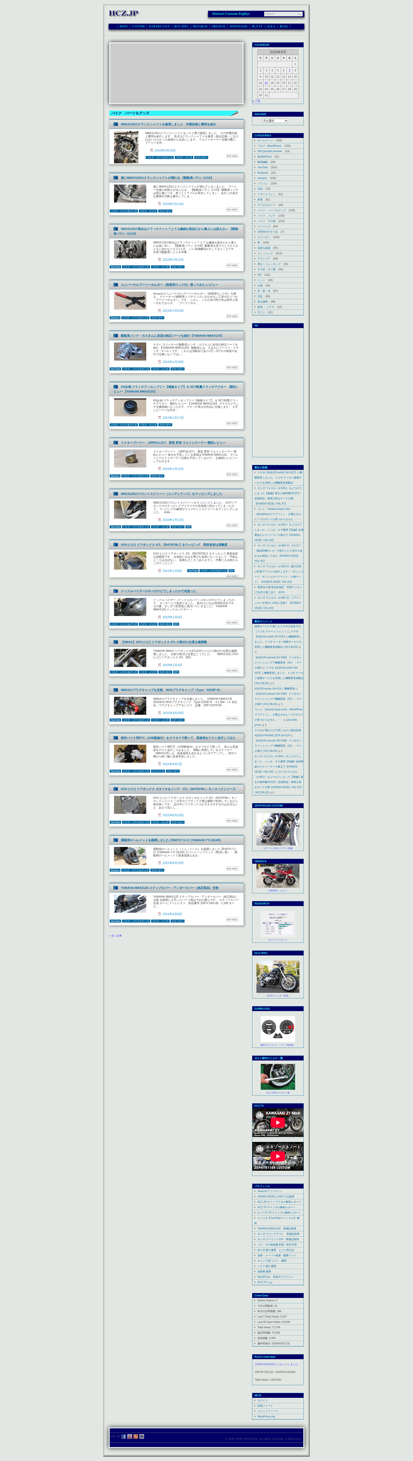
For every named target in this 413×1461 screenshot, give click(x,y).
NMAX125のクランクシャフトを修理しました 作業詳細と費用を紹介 (168, 124)
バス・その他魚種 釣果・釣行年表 (277, 1244)
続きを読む (232, 156)
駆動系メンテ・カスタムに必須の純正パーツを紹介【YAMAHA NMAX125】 (172, 335)
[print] (141, 1436)
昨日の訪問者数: (267, 1311)
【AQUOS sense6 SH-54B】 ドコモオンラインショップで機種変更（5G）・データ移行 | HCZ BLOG (278, 698)
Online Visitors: (266, 1300)
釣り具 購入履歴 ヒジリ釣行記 (275, 1250)
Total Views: (264, 1327)
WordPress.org (266, 1416)
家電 (260, 199)
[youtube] (129, 1436)
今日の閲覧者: (265, 1305)
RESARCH (200, 26)
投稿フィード (265, 1405)
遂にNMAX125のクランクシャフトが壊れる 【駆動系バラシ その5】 (167, 177)
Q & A (271, 26)
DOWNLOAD (238, 26)
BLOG (284, 26)
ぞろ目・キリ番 (266, 269)
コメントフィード (267, 1411)
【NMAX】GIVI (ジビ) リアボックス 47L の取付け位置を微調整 (164, 642)
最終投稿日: (264, 1343)
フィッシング (265, 253)
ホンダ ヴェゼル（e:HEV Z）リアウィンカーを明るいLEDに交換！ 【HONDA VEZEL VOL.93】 (277, 602)
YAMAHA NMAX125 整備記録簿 (276, 1228)
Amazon (115, 317)
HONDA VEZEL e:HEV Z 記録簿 (275, 1196)
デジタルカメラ (266, 204)
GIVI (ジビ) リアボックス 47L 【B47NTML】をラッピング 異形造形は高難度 (174, 544)
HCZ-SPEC (181, 26)
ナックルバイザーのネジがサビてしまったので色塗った (158, 591)
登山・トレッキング (269, 264)
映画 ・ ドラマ (265, 307)
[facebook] (123, 1436)
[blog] (135, 1436)
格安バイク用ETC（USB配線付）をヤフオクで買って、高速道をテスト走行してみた (178, 738)
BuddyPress (264, 156)
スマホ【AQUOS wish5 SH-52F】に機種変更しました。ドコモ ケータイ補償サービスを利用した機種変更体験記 (278, 477)
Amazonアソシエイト (270, 1191)
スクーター (201, 157)
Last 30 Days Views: (269, 1321)
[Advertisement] (176, 73)
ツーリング (158, 771)
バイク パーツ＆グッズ (160, 157)
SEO (260, 188)
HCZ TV (257, 26)
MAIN (124, 26)
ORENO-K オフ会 (267, 231)
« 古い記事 (115, 935)
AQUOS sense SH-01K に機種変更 (274, 688)
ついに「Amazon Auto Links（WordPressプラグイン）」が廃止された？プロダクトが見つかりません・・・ (277, 514)
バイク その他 (266, 221)
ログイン (262, 1400)
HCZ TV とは (265, 1282)
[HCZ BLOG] (124, 17)
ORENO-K (218, 26)
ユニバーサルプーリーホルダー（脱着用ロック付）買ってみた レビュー (169, 284)
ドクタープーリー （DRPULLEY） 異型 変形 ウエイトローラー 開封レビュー (173, 442)
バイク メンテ (184, 157)
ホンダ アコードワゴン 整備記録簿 (278, 1233)
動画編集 (262, 161)
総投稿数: (263, 1338)
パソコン (262, 183)
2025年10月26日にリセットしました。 (278, 1364)
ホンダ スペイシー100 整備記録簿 (278, 1239)
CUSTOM (138, 26)
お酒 (260, 285)
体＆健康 (262, 301)
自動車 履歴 (264, 1271)
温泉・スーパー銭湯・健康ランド (276, 1255)
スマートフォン (266, 194)
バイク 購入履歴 (266, 1266)
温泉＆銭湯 (263, 247)
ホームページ (265, 140)
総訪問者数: (264, 1332)
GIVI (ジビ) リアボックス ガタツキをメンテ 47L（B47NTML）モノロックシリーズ (178, 789)
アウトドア (263, 258)
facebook (262, 172)
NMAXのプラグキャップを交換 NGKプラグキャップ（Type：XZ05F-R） (171, 690)
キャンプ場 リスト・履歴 (272, 1260)
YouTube (115, 267)
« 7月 (256, 101)
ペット (261, 280)
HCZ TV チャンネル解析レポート (276, 1207)
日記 (260, 296)
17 (266, 82)
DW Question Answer (269, 151)
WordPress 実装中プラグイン (275, 1276)
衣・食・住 (263, 290)
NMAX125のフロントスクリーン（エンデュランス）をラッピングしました (171, 493)
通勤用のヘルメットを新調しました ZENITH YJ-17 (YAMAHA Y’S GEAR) (171, 840)
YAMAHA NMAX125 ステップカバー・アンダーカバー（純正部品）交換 (170, 887)
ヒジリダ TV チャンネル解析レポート (279, 1212)
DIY (188, 527)
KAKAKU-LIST (159, 26)
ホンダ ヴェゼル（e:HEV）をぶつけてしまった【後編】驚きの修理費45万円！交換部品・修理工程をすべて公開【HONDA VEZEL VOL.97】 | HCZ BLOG (278, 782)
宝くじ (261, 312)
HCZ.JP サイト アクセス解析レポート (279, 1201)
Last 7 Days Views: (268, 1316)
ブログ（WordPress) (269, 145)
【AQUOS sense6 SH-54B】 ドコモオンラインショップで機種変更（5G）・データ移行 (278, 662)
